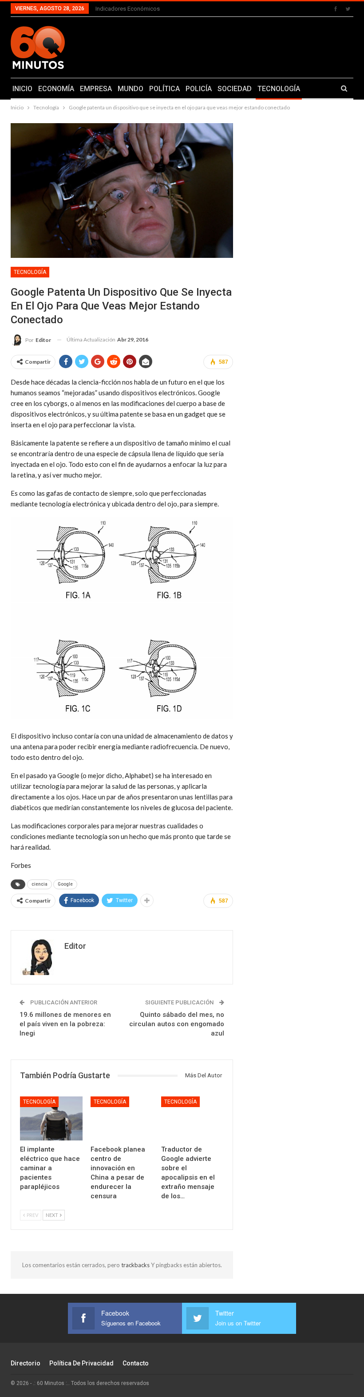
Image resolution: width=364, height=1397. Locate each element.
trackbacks (136, 1265)
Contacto (136, 1363)
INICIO (22, 88)
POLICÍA (199, 88)
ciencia (39, 884)
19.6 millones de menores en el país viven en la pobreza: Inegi (65, 1024)
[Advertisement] (243, 45)
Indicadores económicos (127, 8)
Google (65, 884)
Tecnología (30, 272)
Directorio (25, 1363)
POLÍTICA (164, 88)
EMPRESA (96, 88)
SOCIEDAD (235, 88)
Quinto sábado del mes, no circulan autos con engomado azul (176, 1024)
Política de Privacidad (81, 1363)
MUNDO (130, 88)
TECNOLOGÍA (278, 88)
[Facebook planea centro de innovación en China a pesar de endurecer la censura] (122, 1118)
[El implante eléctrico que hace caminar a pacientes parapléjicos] (51, 1118)
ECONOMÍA (56, 88)
